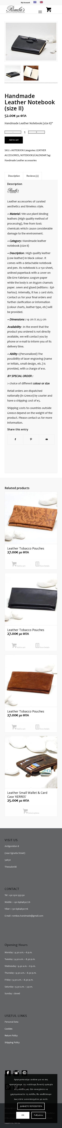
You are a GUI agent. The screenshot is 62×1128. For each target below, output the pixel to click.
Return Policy (11, 1036)
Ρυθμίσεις (38, 1115)
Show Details (44, 566)
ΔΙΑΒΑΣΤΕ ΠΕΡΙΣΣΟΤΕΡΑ (31, 1106)
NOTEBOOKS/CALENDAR (33, 155)
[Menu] (40, 12)
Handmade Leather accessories (21, 160)
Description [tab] (14, 176)
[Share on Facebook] (15, 440)
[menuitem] (25, 3)
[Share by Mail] (47, 440)
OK (22, 1115)
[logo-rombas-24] (26, 9)
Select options (33, 813)
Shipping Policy (12, 1043)
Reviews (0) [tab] (32, 176)
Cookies (8, 1029)
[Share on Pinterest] (31, 440)
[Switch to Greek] (34, 2)
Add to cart (14, 140)
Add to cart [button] (21, 566)
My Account (25, 3)
